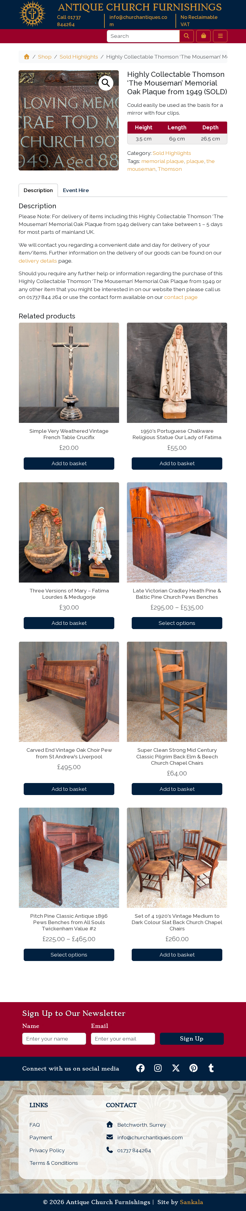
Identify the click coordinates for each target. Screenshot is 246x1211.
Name (33, 1026)
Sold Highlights (79, 56)
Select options (177, 623)
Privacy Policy (47, 1150)
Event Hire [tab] (76, 190)
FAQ (34, 1125)
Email (102, 1026)
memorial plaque (162, 161)
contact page (181, 297)
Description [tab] (38, 190)
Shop (45, 56)
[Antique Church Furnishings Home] (32, 13)
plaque (195, 161)
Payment (40, 1137)
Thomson (170, 169)
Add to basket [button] (69, 463)
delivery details (38, 261)
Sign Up (191, 1038)
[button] (105, 83)
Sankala (191, 1202)
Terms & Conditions (53, 1163)
